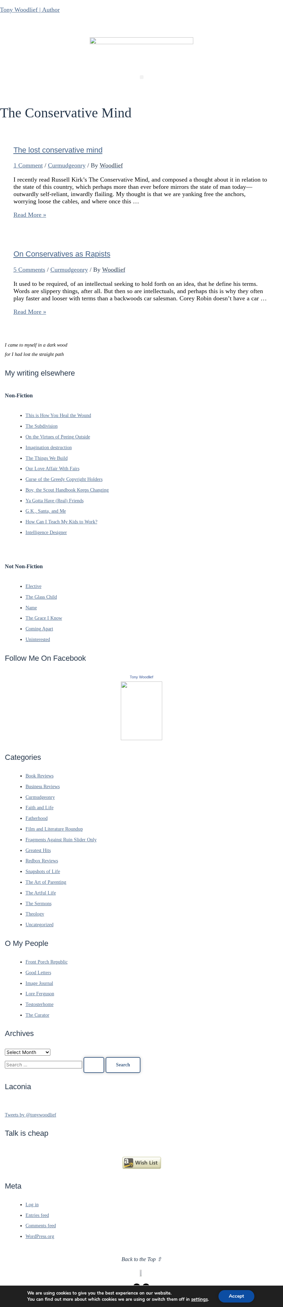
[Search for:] (55, 1064)
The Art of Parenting (46, 882)
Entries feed (37, 1215)
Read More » (29, 214)
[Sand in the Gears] (141, 738)
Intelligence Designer (46, 532)
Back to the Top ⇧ (141, 1259)
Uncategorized (39, 924)
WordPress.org (40, 1236)
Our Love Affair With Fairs (52, 468)
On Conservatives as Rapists (61, 254)
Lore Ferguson (40, 993)
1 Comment (28, 165)
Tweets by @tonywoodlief (30, 1114)
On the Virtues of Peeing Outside (58, 436)
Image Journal (39, 983)
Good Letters (38, 972)
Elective (33, 586)
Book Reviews (39, 775)
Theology (35, 914)
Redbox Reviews (42, 860)
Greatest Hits (38, 850)
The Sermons (38, 903)
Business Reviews (43, 786)
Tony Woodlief (141, 677)
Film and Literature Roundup (54, 829)
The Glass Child (41, 597)
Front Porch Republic (47, 962)
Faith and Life (39, 807)
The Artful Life (41, 892)
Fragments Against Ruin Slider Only (61, 839)
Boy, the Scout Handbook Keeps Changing (67, 490)
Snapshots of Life (43, 871)
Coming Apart (39, 628)
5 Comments (29, 269)
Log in (32, 1204)
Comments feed (41, 1225)
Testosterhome (39, 1004)
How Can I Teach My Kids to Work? (61, 521)
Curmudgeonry (67, 165)
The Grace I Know (44, 618)
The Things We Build (47, 458)
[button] (142, 77)
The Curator (37, 1015)
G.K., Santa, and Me (46, 511)
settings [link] (199, 1299)
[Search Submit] (94, 1065)
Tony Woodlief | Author (30, 9)
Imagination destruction (49, 447)
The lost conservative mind (58, 150)
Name (31, 607)
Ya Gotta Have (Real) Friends (55, 500)
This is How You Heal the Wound (58, 415)
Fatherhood (37, 818)
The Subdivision (42, 426)
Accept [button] (236, 1296)
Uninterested (38, 639)
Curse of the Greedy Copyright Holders (64, 479)
